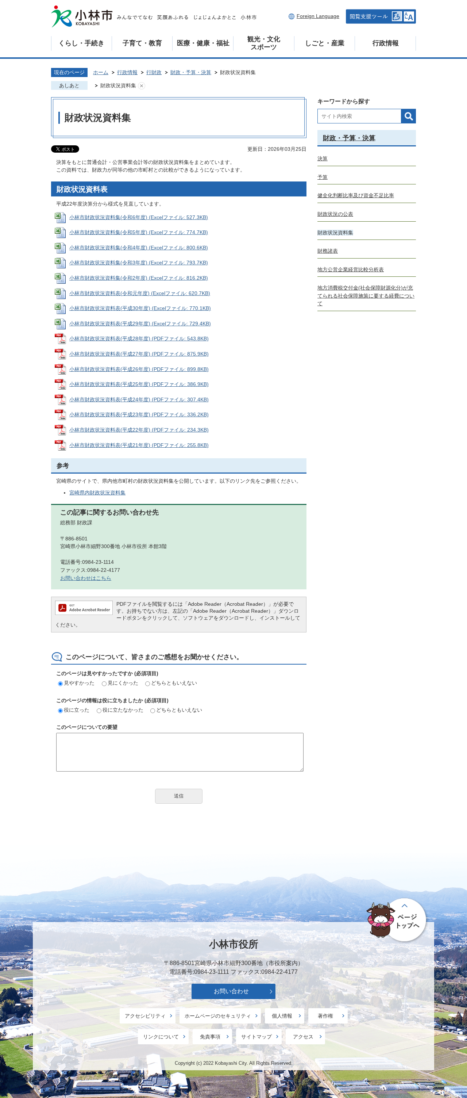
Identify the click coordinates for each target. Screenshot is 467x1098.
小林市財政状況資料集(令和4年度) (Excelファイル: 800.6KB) (138, 247)
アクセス (303, 1037)
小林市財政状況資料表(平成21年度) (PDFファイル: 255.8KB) (139, 445)
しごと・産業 (324, 43)
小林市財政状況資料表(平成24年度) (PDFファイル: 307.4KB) (139, 399)
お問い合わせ (231, 991)
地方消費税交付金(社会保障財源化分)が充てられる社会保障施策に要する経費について (365, 295)
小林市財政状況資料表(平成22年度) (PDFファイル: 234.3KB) (139, 430)
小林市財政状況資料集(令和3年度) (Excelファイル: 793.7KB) (138, 262)
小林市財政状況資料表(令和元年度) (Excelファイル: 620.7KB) (139, 293)
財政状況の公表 (335, 214)
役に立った (76, 710)
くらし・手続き (81, 43)
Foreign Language (318, 16)
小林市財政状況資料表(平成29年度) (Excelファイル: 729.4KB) (140, 323)
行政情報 (386, 43)
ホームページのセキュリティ (218, 1016)
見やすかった (79, 683)
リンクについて (161, 1037)
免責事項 (210, 1037)
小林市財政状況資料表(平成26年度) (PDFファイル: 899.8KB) (139, 369)
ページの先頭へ (397, 920)
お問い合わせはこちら (85, 578)
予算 (322, 177)
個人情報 (282, 1016)
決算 (322, 158)
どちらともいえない (174, 683)
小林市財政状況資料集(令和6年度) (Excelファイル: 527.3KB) (138, 217)
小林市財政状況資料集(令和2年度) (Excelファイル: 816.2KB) (138, 278)
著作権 (325, 1016)
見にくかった (123, 683)
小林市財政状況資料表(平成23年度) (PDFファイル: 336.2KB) (139, 414)
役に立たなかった (123, 710)
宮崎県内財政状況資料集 (97, 493)
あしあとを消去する (141, 86)
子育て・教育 (142, 43)
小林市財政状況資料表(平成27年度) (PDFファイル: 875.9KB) (139, 354)
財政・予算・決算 (190, 72)
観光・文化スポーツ (263, 43)
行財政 (154, 72)
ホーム (100, 72)
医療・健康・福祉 (203, 43)
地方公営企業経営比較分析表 (350, 269)
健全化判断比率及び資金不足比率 (355, 195)
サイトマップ (256, 1037)
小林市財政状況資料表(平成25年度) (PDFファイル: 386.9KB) (139, 384)
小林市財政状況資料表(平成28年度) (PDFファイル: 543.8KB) (139, 338)
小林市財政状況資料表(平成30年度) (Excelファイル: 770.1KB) (140, 308)
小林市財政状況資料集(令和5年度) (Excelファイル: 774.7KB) (138, 232)
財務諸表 (327, 251)
